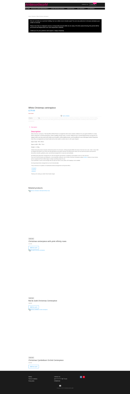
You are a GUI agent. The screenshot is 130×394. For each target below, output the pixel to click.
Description (34, 127)
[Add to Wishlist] (30, 191)
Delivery (30, 376)
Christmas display (94, 118)
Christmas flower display (48, 119)
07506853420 (57, 381)
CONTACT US (57, 376)
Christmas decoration (84, 118)
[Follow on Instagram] (81, 377)
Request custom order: (86, 1)
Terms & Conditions (32, 378)
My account (72, 1)
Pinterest (34, 171)
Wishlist (78, 1)
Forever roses (70, 8)
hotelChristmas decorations (66, 119)
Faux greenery (81, 8)
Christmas (34, 16)
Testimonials (90, 8)
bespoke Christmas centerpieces (61, 118)
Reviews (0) (34, 182)
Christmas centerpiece (74, 118)
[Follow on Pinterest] (84, 377)
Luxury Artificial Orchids (57, 8)
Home (29, 16)
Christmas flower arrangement (35, 119)
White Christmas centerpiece (79, 119)
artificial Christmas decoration (47, 118)
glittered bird (57, 119)
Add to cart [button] (33, 248)
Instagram (34, 168)
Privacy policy (31, 381)
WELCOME (27, 8)
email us (85, 157)
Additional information (37, 179)
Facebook (34, 169)
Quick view (31, 238)
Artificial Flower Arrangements (39, 8)
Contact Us (85, 4)
